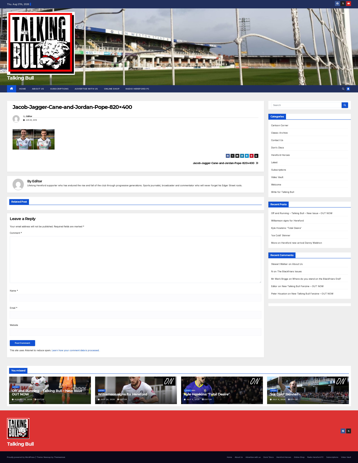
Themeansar (59, 457)
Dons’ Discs (268, 457)
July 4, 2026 (193, 399)
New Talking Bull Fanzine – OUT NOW (303, 286)
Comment (16, 232)
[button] (343, 88)
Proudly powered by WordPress (21, 457)
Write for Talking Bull (282, 192)
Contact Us (277, 140)
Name (14, 290)
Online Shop (112, 89)
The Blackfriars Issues (289, 271)
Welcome (276, 184)
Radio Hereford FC (137, 89)
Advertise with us (86, 89)
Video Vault (277, 177)
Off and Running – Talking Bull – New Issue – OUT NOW (301, 213)
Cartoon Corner (279, 125)
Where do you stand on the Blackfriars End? (316, 278)
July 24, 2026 (108, 399)
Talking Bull (20, 78)
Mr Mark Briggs (279, 278)
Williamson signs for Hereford (287, 220)
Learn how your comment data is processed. (75, 350)
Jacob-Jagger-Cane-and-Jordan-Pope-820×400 (223, 163)
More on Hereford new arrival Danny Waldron (296, 242)
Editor (29, 116)
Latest (274, 162)
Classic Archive (279, 132)
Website (14, 325)
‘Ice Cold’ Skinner (280, 235)
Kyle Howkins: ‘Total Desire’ (286, 228)
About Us (38, 89)
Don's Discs (277, 147)
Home (22, 89)
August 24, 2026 (24, 399)
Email (13, 307)
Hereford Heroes (280, 155)
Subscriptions (59, 89)
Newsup (47, 457)
